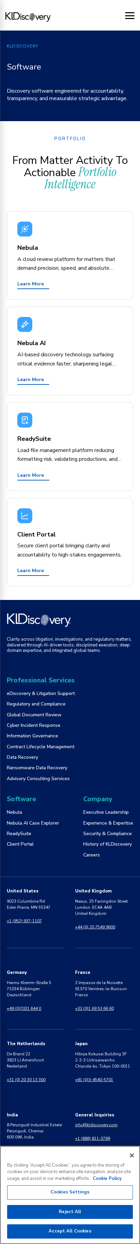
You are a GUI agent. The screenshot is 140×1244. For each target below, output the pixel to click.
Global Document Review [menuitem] (34, 715)
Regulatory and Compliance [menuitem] (36, 704)
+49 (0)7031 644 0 (24, 1008)
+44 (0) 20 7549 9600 (95, 927)
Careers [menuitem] (91, 855)
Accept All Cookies (70, 1231)
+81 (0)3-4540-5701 (94, 1079)
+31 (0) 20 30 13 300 (26, 1079)
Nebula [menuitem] (14, 812)
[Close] (131, 1155)
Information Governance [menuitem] (32, 736)
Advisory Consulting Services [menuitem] (38, 778)
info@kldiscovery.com (96, 1125)
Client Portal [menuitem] (20, 844)
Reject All (70, 1212)
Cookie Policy (107, 1178)
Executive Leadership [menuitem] (106, 812)
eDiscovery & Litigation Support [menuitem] (41, 693)
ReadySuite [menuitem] (19, 833)
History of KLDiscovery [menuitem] (107, 844)
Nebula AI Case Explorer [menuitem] (33, 823)
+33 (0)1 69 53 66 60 (94, 1008)
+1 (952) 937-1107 (24, 921)
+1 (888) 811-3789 (92, 1138)
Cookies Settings (70, 1192)
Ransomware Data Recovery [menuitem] (37, 768)
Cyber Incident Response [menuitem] (33, 725)
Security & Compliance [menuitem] (107, 833)
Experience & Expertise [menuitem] (108, 823)
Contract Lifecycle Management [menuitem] (40, 746)
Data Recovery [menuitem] (22, 757)
